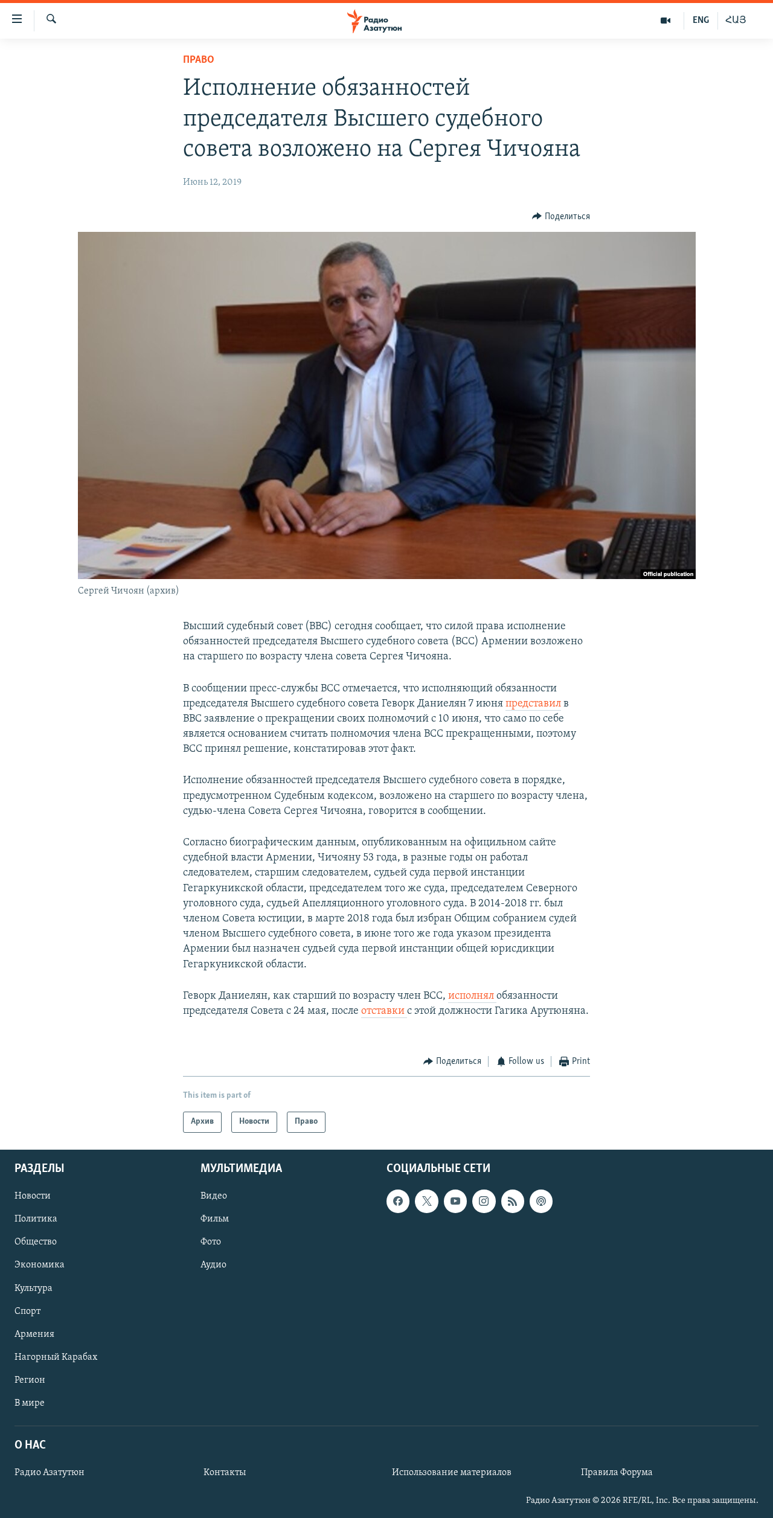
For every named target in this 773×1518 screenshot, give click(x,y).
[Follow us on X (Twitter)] (426, 1201)
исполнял (472, 996)
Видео (213, 1196)
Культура (33, 1288)
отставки (384, 1011)
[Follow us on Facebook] (397, 1201)
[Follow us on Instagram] (483, 1201)
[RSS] (512, 1201)
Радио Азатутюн (49, 1473)
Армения (34, 1334)
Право (198, 60)
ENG (701, 20)
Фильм (214, 1219)
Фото (210, 1242)
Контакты (225, 1473)
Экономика (39, 1265)
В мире (29, 1403)
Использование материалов (452, 1473)
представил (533, 704)
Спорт (27, 1311)
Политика (35, 1219)
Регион (29, 1380)
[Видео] (665, 20)
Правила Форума (617, 1473)
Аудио (213, 1265)
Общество (35, 1242)
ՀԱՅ (735, 20)
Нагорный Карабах (55, 1357)
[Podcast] (541, 1201)
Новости (32, 1196)
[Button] (561, 217)
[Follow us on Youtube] (455, 1201)
